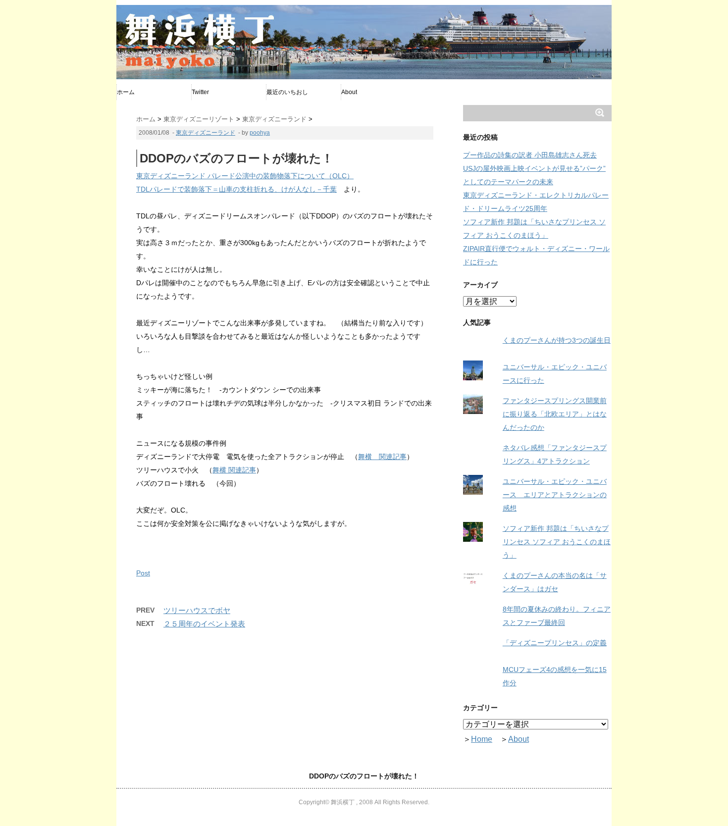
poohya (260, 132)
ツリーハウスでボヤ (196, 610)
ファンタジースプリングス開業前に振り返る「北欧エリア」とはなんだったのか (555, 414)
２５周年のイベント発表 (204, 624)
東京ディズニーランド (205, 132)
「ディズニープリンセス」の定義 (555, 643)
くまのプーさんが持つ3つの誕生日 (557, 340)
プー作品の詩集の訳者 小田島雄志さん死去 (530, 155)
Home (481, 739)
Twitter (200, 92)
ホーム (126, 92)
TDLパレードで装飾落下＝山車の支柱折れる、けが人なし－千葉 (236, 189)
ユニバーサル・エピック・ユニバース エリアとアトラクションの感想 (555, 494)
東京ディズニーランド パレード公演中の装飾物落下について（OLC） (245, 176)
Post (143, 573)
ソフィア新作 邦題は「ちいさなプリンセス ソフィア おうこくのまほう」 (557, 541)
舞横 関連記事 (382, 457)
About (349, 92)
